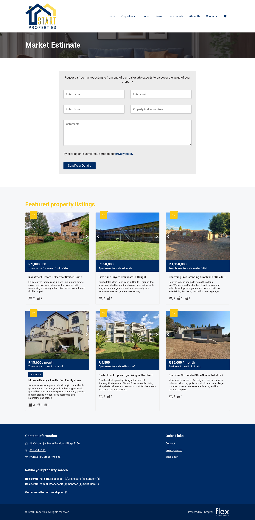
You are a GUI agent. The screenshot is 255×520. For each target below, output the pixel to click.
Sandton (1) (93, 478)
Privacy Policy (174, 450)
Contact (211, 16)
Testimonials (175, 16)
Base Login (172, 456)
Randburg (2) (77, 478)
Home (111, 16)
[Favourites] (225, 16)
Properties (127, 16)
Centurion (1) (91, 483)
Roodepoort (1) (58, 483)
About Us (194, 16)
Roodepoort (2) (60, 492)
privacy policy (124, 154)
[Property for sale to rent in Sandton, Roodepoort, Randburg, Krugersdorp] (41, 16)
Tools (144, 16)
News (159, 16)
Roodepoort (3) (59, 478)
